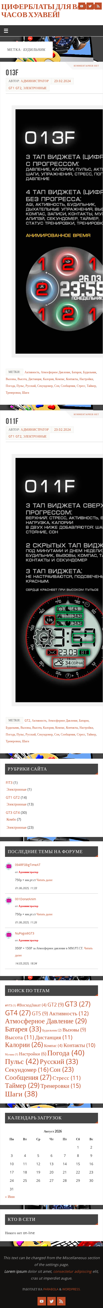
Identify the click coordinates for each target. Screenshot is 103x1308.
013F (12, 72)
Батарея (77, 372)
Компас (59, 379)
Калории (48, 379)
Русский (31, 386)
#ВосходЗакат (31, 1005)
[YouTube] (81, 6)
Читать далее (44, 880)
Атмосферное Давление (55, 372)
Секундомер (45, 386)
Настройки (86, 379)
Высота (22, 379)
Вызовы (11, 379)
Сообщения (68, 386)
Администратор (35, 81)
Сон (56, 386)
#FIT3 (10, 1005)
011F (12, 421)
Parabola (50, 1289)
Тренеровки (13, 392)
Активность (31, 372)
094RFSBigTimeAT (27, 865)
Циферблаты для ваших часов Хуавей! (51, 11)
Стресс (81, 386)
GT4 (18, 1012)
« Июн (10, 1196)
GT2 (27, 720)
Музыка (11, 1054)
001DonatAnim (25, 899)
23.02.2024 (62, 81)
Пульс (20, 386)
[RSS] (98, 6)
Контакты (72, 379)
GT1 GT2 (15, 88)
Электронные (35, 88)
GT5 (40, 1013)
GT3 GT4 (13, 812)
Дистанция (35, 379)
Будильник (89, 372)
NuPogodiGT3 (24, 933)
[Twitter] (90, 6)
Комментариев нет (86, 65)
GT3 (77, 1004)
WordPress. (71, 1289)
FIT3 (9, 782)
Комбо (11, 819)
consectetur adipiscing (72, 1271)
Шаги (25, 392)
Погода (10, 386)
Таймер (91, 386)
